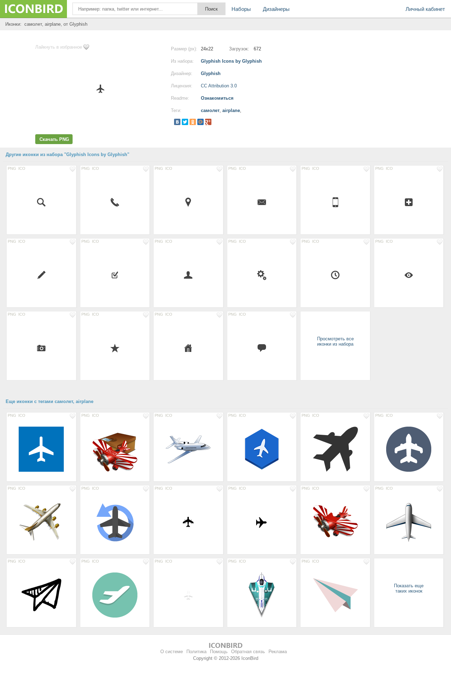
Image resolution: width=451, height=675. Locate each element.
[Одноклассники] (193, 122)
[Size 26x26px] (188, 202)
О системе (171, 651)
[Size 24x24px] (41, 202)
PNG (12, 168)
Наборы (241, 9)
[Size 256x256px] (115, 448)
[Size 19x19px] (115, 274)
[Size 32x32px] (262, 521)
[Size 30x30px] (188, 521)
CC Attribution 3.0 (219, 85)
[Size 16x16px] (262, 202)
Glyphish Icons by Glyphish (231, 61)
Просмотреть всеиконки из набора (335, 341)
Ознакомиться (217, 98)
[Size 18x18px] (41, 347)
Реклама (277, 651)
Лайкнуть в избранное (58, 47)
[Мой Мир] (200, 122)
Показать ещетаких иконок (409, 588)
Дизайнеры (276, 9)
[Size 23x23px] (41, 274)
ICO (21, 168)
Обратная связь (248, 651)
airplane (231, 110)
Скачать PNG (54, 139)
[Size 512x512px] (41, 448)
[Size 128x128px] (188, 448)
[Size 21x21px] (188, 274)
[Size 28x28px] (335, 202)
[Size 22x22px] (409, 202)
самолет (210, 110)
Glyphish (211, 73)
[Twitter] (185, 122)
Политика (196, 651)
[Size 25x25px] (335, 274)
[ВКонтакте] (177, 122)
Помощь (219, 651)
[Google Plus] (208, 122)
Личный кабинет (425, 9)
